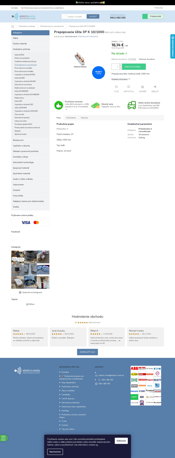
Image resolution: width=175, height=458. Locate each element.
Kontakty (14, 8)
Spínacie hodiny (21, 134)
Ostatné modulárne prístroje (25, 61)
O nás (64, 421)
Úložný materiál (20, 43)
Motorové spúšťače (22, 58)
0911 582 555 (107, 380)
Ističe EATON (19, 55)
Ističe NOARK (20, 78)
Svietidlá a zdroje (20, 157)
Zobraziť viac (87, 352)
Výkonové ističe (21, 121)
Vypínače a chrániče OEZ (24, 104)
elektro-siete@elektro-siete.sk (111, 375)
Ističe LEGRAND (21, 108)
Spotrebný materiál (21, 173)
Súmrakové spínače (22, 118)
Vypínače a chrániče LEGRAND (26, 111)
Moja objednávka (69, 382)
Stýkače (17, 131)
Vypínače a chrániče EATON (25, 75)
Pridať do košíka (133, 67)
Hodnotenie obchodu (87, 316)
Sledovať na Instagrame (32, 292)
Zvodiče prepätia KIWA (23, 124)
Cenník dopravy (68, 398)
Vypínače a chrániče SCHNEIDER (27, 94)
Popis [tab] (59, 118)
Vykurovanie (18, 184)
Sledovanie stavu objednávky (74, 406)
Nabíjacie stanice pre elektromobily (28, 201)
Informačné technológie (23, 162)
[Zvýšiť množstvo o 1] (120, 65)
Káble (15, 38)
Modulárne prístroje (21, 49)
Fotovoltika (18, 195)
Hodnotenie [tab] (71, 118)
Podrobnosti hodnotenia (88, 36)
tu (97, 444)
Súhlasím (121, 440)
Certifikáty (66, 394)
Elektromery (19, 98)
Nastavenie (55, 451)
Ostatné (16, 190)
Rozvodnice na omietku (23, 68)
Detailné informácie (120, 79)
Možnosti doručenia (147, 59)
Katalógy (65, 410)
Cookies (65, 425)
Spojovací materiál (21, 168)
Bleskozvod (18, 140)
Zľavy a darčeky (68, 390)
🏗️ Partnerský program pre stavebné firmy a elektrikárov (42, 8)
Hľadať (93, 16)
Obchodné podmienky (71, 402)
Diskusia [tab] (84, 118)
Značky (16, 207)
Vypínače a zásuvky (21, 145)
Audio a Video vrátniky (23, 179)
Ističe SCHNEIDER (21, 91)
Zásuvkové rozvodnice (23, 84)
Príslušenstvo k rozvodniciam (26, 65)
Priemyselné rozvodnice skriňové (27, 127)
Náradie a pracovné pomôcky (26, 151)
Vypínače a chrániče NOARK (25, 81)
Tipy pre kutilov (68, 429)
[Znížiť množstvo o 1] (120, 68)
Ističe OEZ (18, 101)
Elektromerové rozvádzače (25, 88)
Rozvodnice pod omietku (24, 71)
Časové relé (19, 114)
